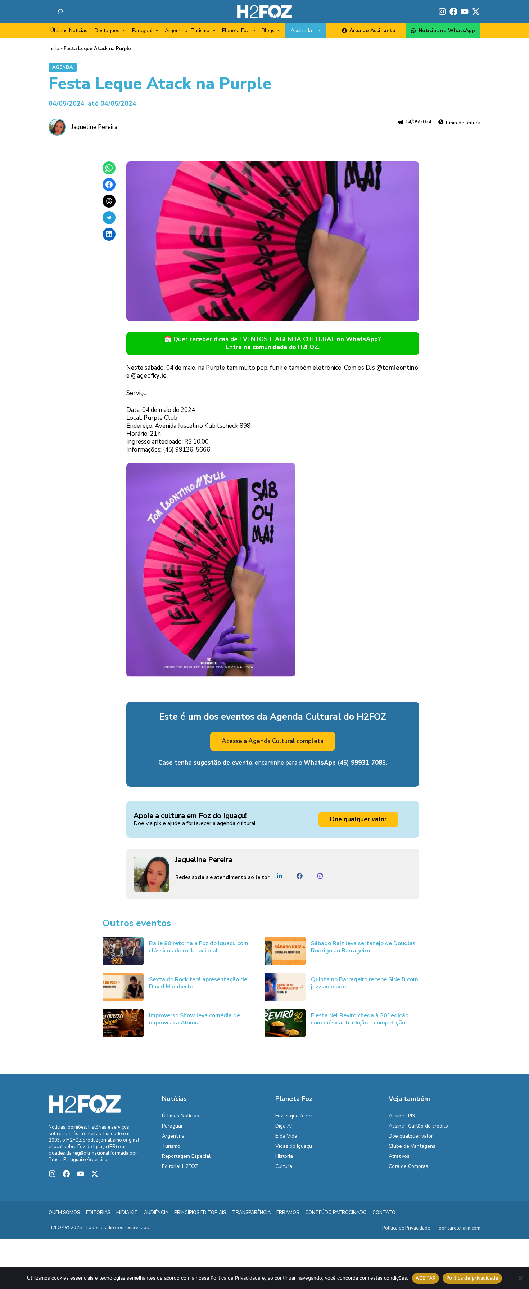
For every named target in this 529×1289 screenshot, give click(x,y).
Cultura (283, 1166)
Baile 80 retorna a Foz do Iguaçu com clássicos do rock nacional (198, 947)
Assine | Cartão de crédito (418, 1126)
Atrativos (399, 1156)
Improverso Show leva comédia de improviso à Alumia (194, 1019)
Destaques (107, 30)
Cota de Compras (408, 1166)
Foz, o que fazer (293, 1115)
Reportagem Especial (186, 1156)
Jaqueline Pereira (94, 127)
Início (54, 48)
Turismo (200, 30)
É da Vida (286, 1136)
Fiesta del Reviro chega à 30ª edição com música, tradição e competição (359, 1019)
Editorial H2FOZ (180, 1166)
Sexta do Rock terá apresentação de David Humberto (198, 983)
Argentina (176, 30)
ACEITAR (425, 1278)
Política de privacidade (472, 1278)
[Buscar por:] (60, 11)
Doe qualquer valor (358, 819)
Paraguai (142, 30)
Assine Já (301, 30)
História (284, 1156)
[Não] (520, 1278)
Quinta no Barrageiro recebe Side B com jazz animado (364, 983)
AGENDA (62, 67)
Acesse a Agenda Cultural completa (273, 741)
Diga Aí (283, 1126)
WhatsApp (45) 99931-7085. (345, 763)
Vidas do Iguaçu (293, 1146)
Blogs (268, 30)
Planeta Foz (235, 30)
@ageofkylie (149, 376)
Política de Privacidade (406, 1228)
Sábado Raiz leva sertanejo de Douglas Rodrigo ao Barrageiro (363, 947)
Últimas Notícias (68, 30)
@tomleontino (397, 368)
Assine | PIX (402, 1115)
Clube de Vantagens (412, 1146)
